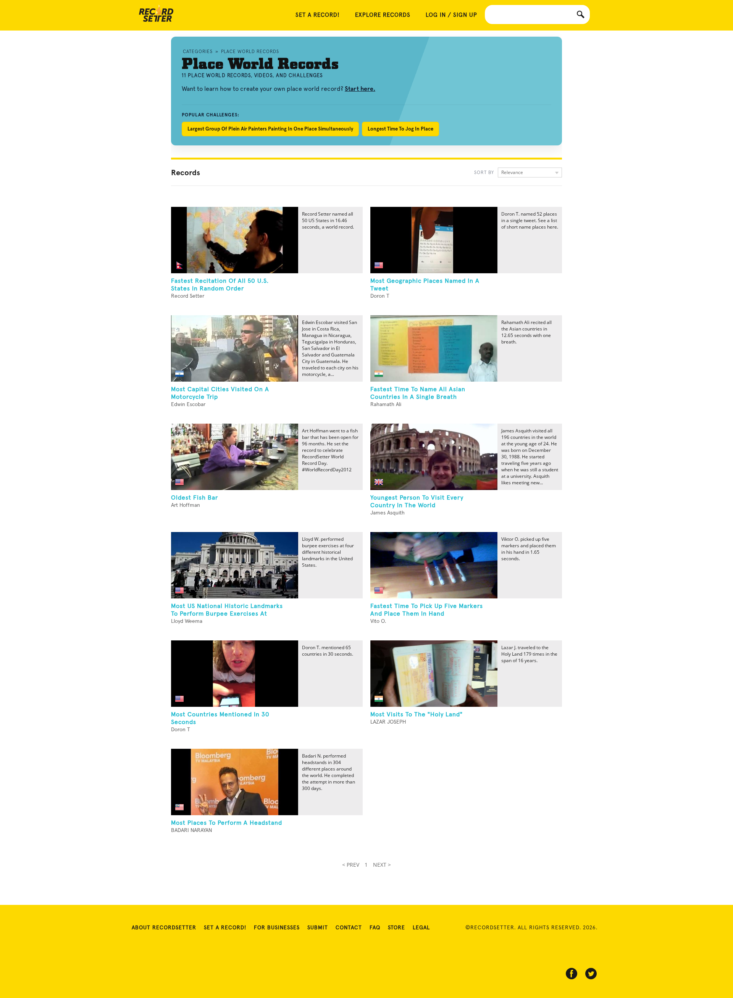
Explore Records (382, 15)
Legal (421, 927)
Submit (317, 927)
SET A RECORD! (317, 15)
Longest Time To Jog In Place (400, 129)
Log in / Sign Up (451, 15)
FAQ (375, 927)
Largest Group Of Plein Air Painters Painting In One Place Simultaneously (270, 129)
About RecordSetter (164, 927)
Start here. (360, 88)
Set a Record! (225, 927)
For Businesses (277, 927)
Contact (349, 927)
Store (396, 927)
